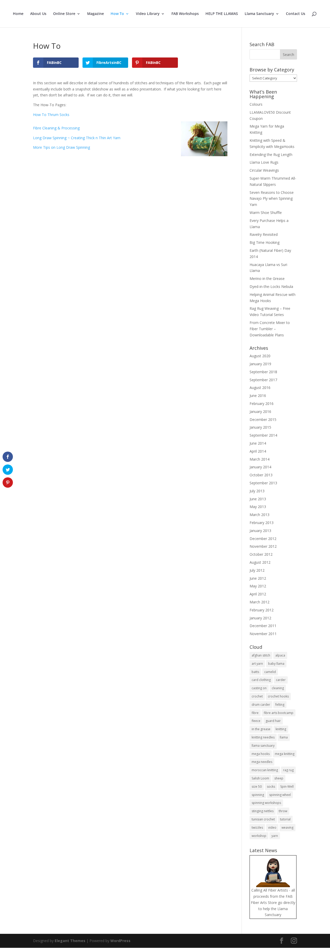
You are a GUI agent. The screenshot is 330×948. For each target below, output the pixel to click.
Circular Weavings (264, 170)
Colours (256, 104)
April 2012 (258, 594)
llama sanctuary (263, 745)
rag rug (288, 770)
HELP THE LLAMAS (221, 14)
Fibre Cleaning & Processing (56, 128)
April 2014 (258, 451)
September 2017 (263, 379)
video (272, 827)
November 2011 (263, 633)
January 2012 (260, 618)
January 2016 (260, 411)
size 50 (257, 786)
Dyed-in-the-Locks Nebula (271, 286)
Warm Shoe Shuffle (266, 212)
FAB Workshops (185, 14)
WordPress (120, 940)
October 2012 (261, 554)
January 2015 (260, 427)
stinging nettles (263, 811)
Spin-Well (287, 786)
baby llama (276, 663)
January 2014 (260, 466)
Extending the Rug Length (271, 154)
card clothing (261, 680)
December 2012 (263, 538)
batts (255, 672)
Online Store (64, 14)
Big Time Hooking (264, 242)
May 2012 (258, 586)
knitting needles (263, 737)
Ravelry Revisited (264, 234)
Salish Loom (260, 778)
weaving (287, 827)
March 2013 (259, 514)
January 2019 (260, 363)
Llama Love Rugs (264, 162)
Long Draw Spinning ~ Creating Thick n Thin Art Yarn (76, 137)
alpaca (280, 655)
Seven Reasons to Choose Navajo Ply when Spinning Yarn (272, 198)
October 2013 (261, 474)
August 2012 (260, 562)
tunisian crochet (263, 819)
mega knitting (284, 754)
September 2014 (263, 435)
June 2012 (258, 578)
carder (281, 680)
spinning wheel (280, 795)
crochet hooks (278, 696)
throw (283, 811)
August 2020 (260, 355)
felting (279, 704)
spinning (258, 795)
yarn (274, 836)
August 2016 (260, 387)
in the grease (261, 729)
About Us (38, 14)
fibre (255, 713)
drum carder (261, 704)
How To (117, 14)
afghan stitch (261, 655)
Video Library (148, 14)
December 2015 (263, 419)
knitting (281, 729)
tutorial (285, 819)
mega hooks (261, 754)
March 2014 (259, 459)
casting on (259, 688)
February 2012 (262, 610)
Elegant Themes (70, 940)
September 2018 (263, 371)
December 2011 (263, 625)
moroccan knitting (265, 770)
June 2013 (258, 498)
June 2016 (258, 395)
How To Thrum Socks (51, 114)
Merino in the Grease (267, 278)
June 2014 (258, 443)
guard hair (273, 721)
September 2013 (263, 482)
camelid (270, 672)
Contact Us (295, 14)
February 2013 (262, 522)
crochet (257, 696)
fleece (256, 721)
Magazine (95, 14)
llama (284, 737)
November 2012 (263, 546)
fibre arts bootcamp (278, 713)
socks (271, 786)
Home (18, 14)
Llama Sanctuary (259, 14)
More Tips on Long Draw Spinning (61, 147)
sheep (278, 778)
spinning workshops (266, 803)
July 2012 (257, 570)
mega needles (262, 762)
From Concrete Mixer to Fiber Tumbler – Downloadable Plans (270, 328)
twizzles (257, 827)
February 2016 (262, 403)
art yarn (257, 663)
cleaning (278, 688)
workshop (259, 836)
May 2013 (258, 506)
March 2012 (259, 602)
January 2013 (260, 530)
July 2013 (257, 490)
